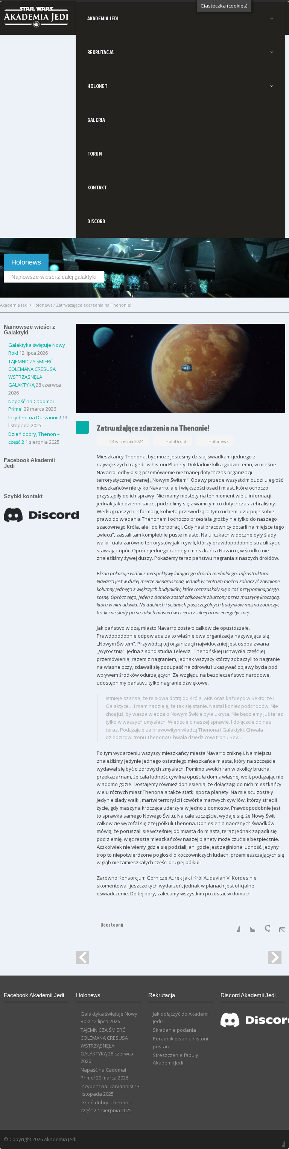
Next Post (274, 957)
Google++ (262, 924)
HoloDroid (176, 441)
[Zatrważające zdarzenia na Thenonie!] (180, 368)
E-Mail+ (277, 924)
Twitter (247, 924)
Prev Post (82, 957)
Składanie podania (174, 1030)
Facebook (232, 924)
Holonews (42, 305)
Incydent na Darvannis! (34, 417)
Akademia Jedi (14, 305)
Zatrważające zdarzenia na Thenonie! (153, 427)
